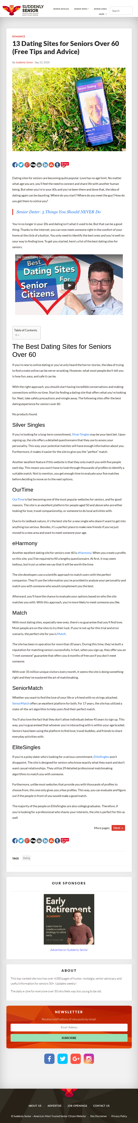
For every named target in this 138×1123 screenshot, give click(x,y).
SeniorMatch (20, 703)
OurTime (18, 499)
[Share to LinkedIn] (45, 164)
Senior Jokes (100, 9)
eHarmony (84, 553)
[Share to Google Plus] (27, 164)
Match (61, 634)
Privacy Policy (119, 1116)
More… (102, 14)
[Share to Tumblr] (57, 164)
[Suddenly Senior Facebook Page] (49, 1058)
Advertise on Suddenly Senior (69, 950)
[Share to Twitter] (21, 164)
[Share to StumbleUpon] (51, 164)
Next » (118, 828)
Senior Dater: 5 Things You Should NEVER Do (58, 211)
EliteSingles (101, 757)
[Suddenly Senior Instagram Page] (89, 1058)
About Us (34, 1106)
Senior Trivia (80, 9)
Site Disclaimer (98, 1116)
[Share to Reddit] (39, 164)
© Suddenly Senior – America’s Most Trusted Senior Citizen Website (48, 1116)
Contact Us (101, 1106)
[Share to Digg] (33, 164)
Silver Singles (81, 434)
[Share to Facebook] (15, 164)
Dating (26, 858)
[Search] (127, 10)
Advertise (54, 1106)
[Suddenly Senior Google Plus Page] (76, 1058)
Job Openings (77, 1106)
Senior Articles (61, 9)
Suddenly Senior (24, 62)
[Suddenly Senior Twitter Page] (62, 1058)
